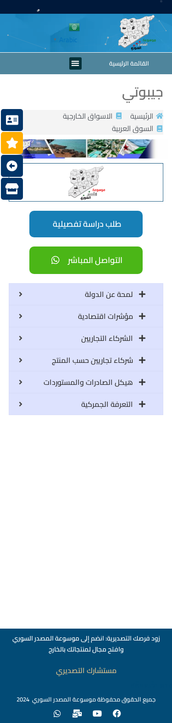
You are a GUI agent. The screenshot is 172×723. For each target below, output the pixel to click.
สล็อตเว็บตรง (151, 685)
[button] (75, 63)
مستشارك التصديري (86, 670)
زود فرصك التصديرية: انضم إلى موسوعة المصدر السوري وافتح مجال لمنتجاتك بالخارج (86, 643)
